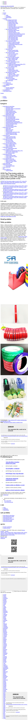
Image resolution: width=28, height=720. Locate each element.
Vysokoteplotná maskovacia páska (15, 44)
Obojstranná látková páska (13, 30)
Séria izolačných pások (10, 60)
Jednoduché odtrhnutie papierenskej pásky (12, 479)
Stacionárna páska (12, 24)
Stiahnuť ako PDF (12, 216)
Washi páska (10, 47)
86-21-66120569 (7, 500)
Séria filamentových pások (11, 72)
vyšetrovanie (5, 494)
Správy (4, 86)
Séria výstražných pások (11, 63)
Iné (6, 81)
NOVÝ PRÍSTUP (7, 82)
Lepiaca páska (11, 68)
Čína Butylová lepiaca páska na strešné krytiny (13, 422)
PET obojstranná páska (13, 38)
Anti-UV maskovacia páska (14, 42)
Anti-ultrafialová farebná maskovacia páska (12, 462)
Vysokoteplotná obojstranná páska (15, 35)
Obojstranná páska (12, 31)
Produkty (5, 18)
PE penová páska (11, 56)
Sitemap (6, 531)
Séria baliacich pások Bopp (11, 19)
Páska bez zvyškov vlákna (13, 74)
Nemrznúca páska (12, 25)
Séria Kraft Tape (9, 49)
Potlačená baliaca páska (13, 23)
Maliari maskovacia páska (20, 533)
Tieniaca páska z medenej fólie (7, 532)
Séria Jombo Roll (9, 80)
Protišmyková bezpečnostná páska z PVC (16, 64)
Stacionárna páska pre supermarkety (15, 26)
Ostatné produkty (9, 84)
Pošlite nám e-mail (4, 216)
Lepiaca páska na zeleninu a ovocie (15, 485)
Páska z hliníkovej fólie (13, 58)
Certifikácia (8, 16)
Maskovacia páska (12, 46)
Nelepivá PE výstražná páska (14, 65)
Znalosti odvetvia (9, 88)
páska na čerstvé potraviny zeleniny (15, 490)
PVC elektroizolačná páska (13, 61)
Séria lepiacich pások (10, 67)
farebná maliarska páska (18, 532)
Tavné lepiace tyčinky (12, 79)
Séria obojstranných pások (11, 29)
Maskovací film (11, 45)
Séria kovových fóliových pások (12, 57)
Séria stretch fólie (9, 77)
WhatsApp (3, 538)
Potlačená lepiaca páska (13, 70)
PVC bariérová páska (12, 66)
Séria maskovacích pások (11, 40)
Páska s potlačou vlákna (13, 75)
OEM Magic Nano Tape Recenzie (14, 473)
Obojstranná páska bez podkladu (15, 36)
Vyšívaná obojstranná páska (14, 32)
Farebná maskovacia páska (13, 43)
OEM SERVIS (6, 85)
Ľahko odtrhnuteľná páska (13, 28)
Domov (4, 12)
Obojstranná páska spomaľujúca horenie (16, 33)
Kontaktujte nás (6, 89)
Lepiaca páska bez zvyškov (14, 71)
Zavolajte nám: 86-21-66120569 (7, 6)
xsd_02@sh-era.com (8, 502)
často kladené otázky (7, 91)
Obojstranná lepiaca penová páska (8, 534)
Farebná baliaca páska (12, 22)
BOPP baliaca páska (12, 21)
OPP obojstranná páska (13, 37)
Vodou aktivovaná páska (13, 51)
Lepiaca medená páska (9, 533)
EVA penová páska (12, 54)
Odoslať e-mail (4, 537)
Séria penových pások (10, 52)
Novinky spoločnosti (10, 87)
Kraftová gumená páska (13, 50)
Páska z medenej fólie (12, 59)
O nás (4, 14)
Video (7, 15)
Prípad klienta (8, 17)
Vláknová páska (11, 73)
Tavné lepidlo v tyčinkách (12, 468)
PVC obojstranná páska (13, 39)
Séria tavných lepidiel (10, 78)
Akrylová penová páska (13, 53)
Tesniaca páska (4, 237)
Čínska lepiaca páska (22, 236)
